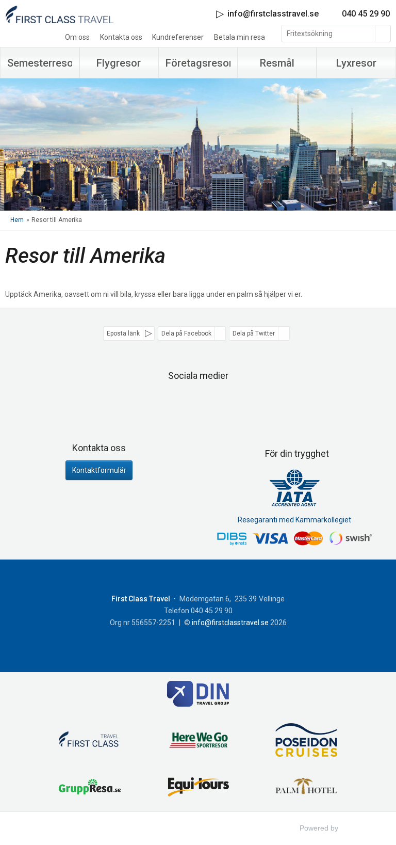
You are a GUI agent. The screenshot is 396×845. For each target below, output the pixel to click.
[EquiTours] (198, 788)
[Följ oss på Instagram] (209, 402)
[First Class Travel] (90, 741)
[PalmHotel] (306, 788)
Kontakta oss (121, 37)
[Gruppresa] (90, 788)
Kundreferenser (178, 37)
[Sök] (383, 33)
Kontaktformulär (99, 470)
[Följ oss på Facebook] (186, 402)
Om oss (77, 37)
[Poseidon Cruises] (306, 741)
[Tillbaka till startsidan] (59, 14)
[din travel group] (198, 695)
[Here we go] (198, 742)
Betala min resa (239, 37)
